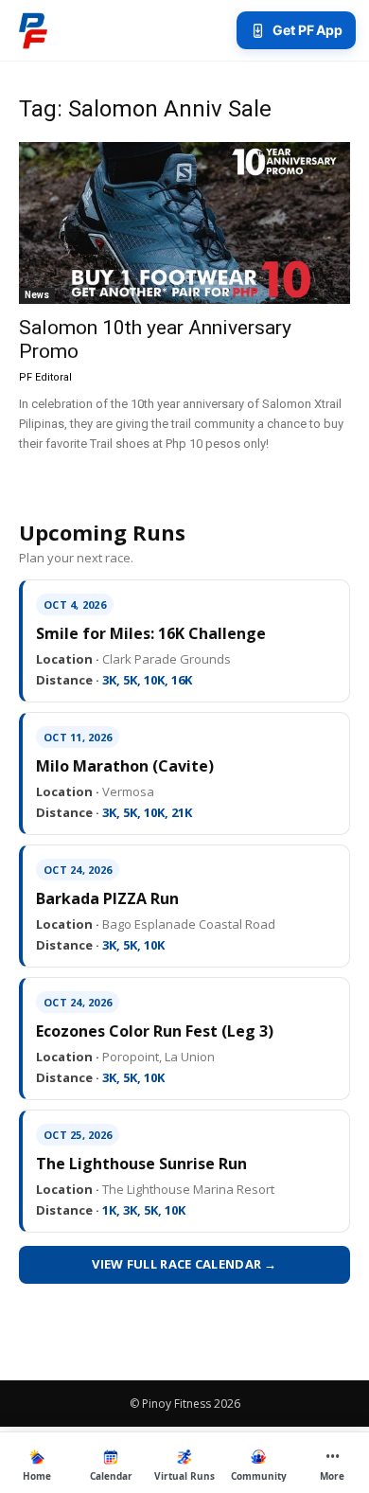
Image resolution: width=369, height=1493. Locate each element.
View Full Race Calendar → (184, 1263)
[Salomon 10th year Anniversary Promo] (184, 223)
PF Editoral (45, 377)
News (37, 295)
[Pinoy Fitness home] (33, 30)
